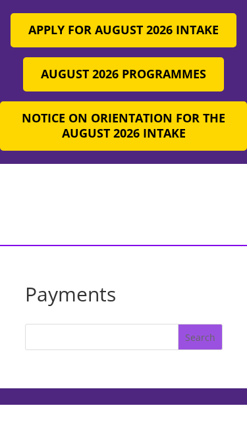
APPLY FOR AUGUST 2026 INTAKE (123, 30)
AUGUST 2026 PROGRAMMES (123, 74)
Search (200, 337)
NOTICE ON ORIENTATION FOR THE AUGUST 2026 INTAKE (123, 126)
